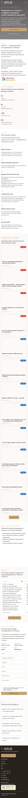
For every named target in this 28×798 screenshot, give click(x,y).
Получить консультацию (14, 33)
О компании (4, 759)
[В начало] (6, 2)
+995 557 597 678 (5, 645)
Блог (2, 768)
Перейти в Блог (14, 517)
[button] (14, 710)
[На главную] (6, 748)
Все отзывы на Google (14, 617)
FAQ (2, 766)
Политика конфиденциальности (8, 793)
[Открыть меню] (26, 2)
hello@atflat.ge (17, 649)
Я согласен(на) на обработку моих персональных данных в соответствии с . (13, 688)
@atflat (3, 649)
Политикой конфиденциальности (10, 689)
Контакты (3, 763)
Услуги (3, 761)
